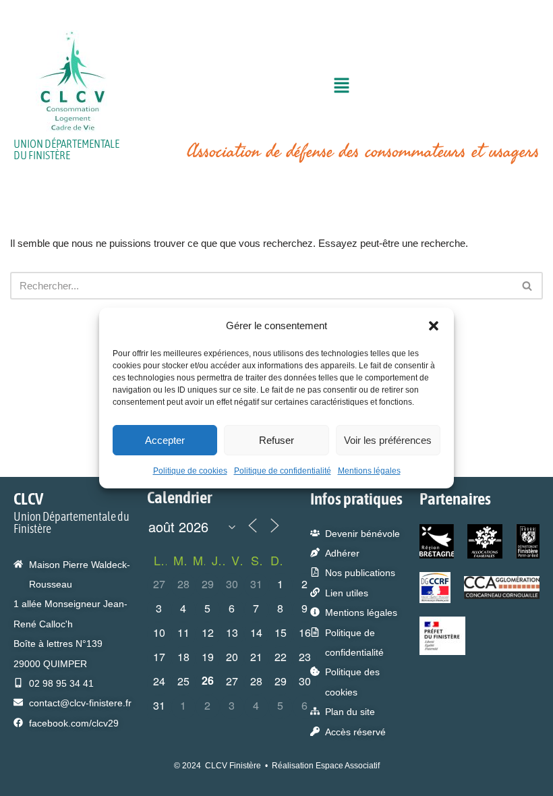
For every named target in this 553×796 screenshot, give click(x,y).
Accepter (165, 440)
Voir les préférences (388, 440)
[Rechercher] (528, 286)
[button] (433, 326)
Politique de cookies (190, 471)
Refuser (276, 440)
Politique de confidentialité (282, 471)
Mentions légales (369, 471)
